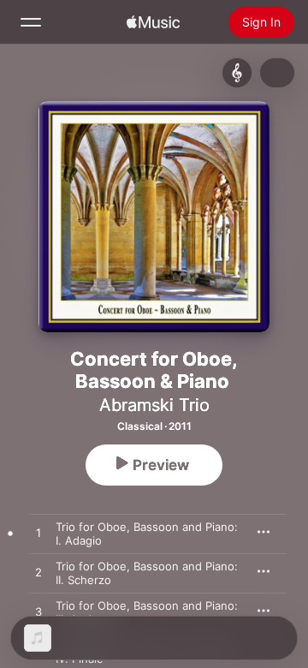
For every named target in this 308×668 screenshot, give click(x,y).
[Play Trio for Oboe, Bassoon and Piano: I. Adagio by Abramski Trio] (38, 533)
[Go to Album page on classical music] (237, 72)
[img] (153, 22)
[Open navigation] (31, 22)
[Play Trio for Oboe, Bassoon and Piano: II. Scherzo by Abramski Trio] (38, 573)
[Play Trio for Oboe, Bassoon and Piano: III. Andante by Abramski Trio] (38, 612)
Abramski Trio (154, 405)
